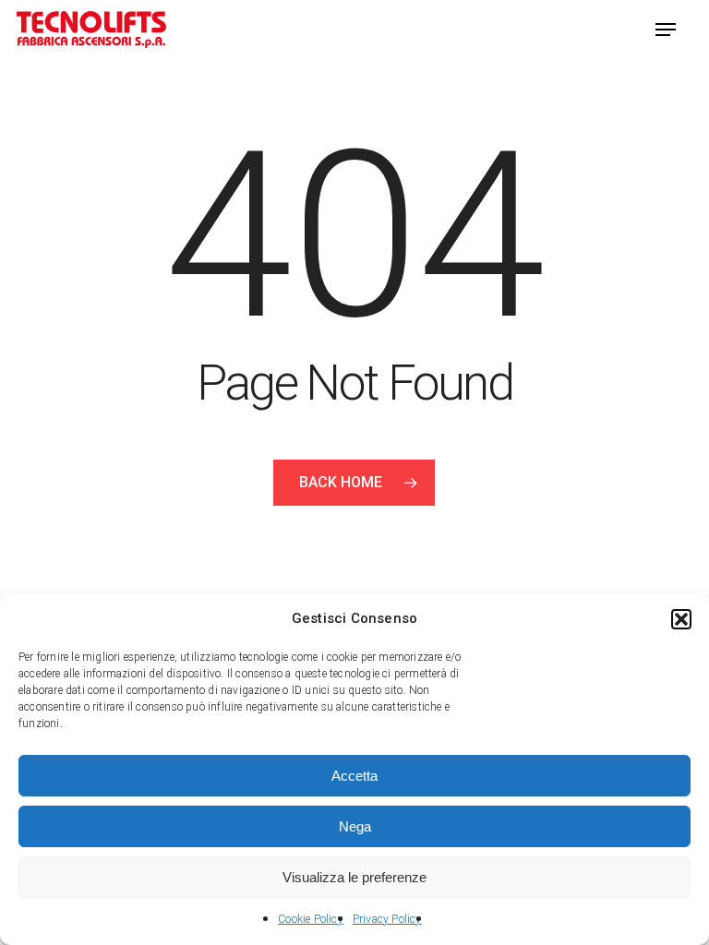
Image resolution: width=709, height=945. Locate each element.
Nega (355, 826)
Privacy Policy (387, 919)
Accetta (354, 776)
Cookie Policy (310, 919)
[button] (681, 619)
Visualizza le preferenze (354, 877)
